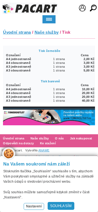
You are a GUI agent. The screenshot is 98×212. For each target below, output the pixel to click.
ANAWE (44, 150)
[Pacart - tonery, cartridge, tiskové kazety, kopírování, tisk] (30, 8)
